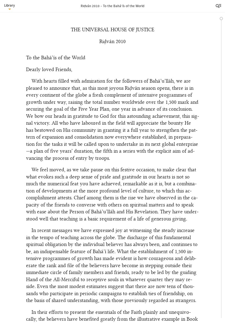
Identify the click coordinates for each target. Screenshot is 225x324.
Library (9, 5)
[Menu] (219, 6)
